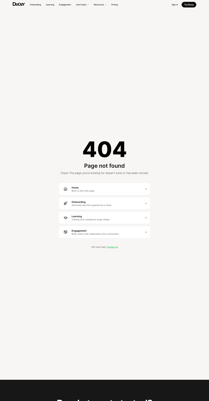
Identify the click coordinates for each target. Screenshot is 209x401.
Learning (50, 4)
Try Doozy (189, 4)
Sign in (175, 4)
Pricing (114, 4)
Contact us (112, 247)
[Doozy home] (19, 4)
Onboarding (35, 4)
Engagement (65, 4)
